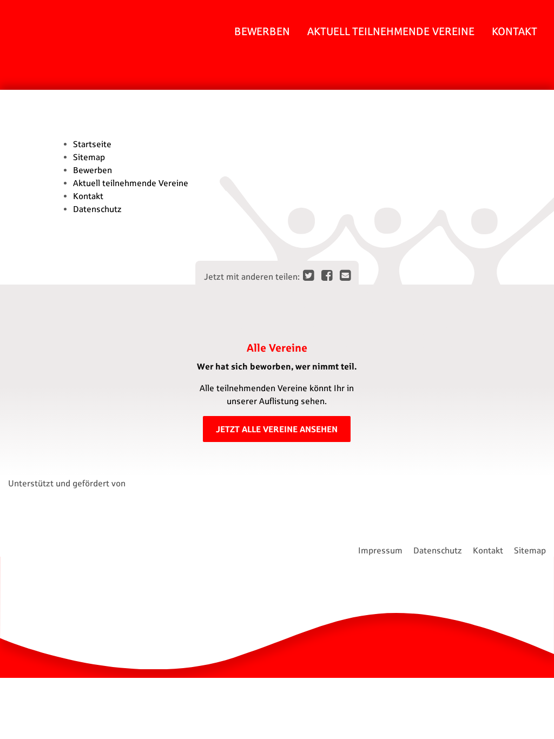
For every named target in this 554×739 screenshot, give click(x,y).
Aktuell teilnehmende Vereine (390, 31)
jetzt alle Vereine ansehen (277, 429)
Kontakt (514, 31)
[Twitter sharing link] (309, 274)
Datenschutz (97, 209)
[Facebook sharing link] (327, 274)
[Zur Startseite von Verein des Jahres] (43, 72)
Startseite (92, 144)
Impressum (380, 550)
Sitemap (89, 157)
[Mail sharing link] (345, 274)
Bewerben (262, 31)
